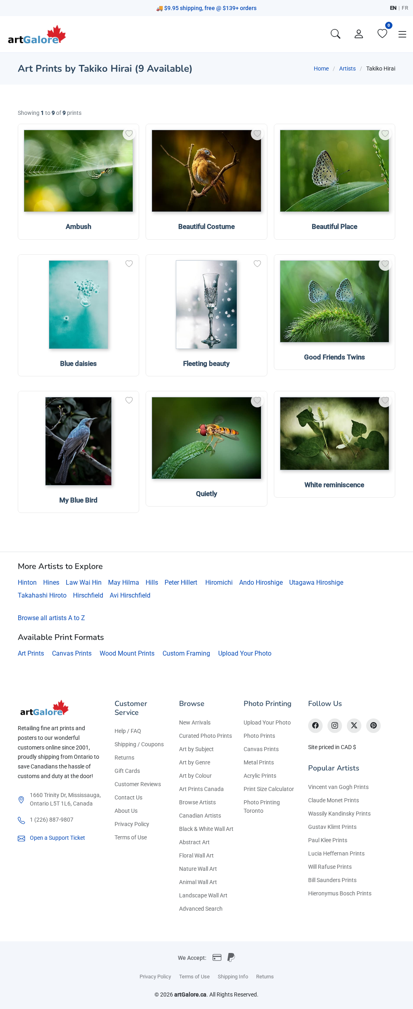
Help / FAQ (128, 731)
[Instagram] (334, 725)
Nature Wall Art (198, 869)
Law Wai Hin (84, 582)
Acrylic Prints (260, 775)
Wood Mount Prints (127, 653)
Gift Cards (127, 771)
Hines (51, 582)
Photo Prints (259, 736)
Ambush (78, 226)
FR (405, 8)
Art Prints (31, 653)
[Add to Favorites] (129, 133)
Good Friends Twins (334, 357)
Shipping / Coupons (139, 744)
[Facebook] (315, 725)
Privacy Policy (132, 824)
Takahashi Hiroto (42, 595)
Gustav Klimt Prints (332, 827)
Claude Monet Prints (333, 800)
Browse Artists (197, 802)
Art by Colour (195, 775)
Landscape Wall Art (203, 895)
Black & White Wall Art (206, 829)
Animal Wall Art (198, 882)
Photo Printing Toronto (262, 806)
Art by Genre (194, 762)
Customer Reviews (138, 784)
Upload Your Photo (244, 653)
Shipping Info (233, 977)
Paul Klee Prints (327, 840)
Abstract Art (194, 842)
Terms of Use (131, 837)
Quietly (206, 494)
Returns (124, 757)
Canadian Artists (200, 815)
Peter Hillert (181, 582)
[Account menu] (359, 34)
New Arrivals (195, 722)
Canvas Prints (72, 653)
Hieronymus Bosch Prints (339, 893)
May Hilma (123, 582)
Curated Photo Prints (205, 736)
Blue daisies (78, 363)
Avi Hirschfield (130, 595)
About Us (126, 811)
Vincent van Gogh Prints (338, 787)
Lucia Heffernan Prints (336, 853)
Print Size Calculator (269, 789)
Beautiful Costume (206, 226)
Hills (152, 582)
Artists (347, 68)
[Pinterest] (373, 725)
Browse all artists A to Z (51, 618)
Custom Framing (186, 653)
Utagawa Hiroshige (316, 582)
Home (321, 68)
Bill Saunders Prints (332, 880)
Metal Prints (259, 762)
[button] (402, 34)
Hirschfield (88, 595)
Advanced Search (201, 908)
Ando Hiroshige (261, 582)
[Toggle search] (335, 34)
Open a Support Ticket (57, 838)
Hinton (27, 582)
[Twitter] (354, 725)
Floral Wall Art (196, 855)
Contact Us (128, 797)
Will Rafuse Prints (330, 867)
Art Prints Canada (201, 789)
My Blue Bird (78, 500)
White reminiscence (334, 485)
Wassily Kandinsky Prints (339, 813)
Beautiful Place (334, 226)
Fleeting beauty (206, 363)
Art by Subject (196, 749)
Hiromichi (219, 582)
